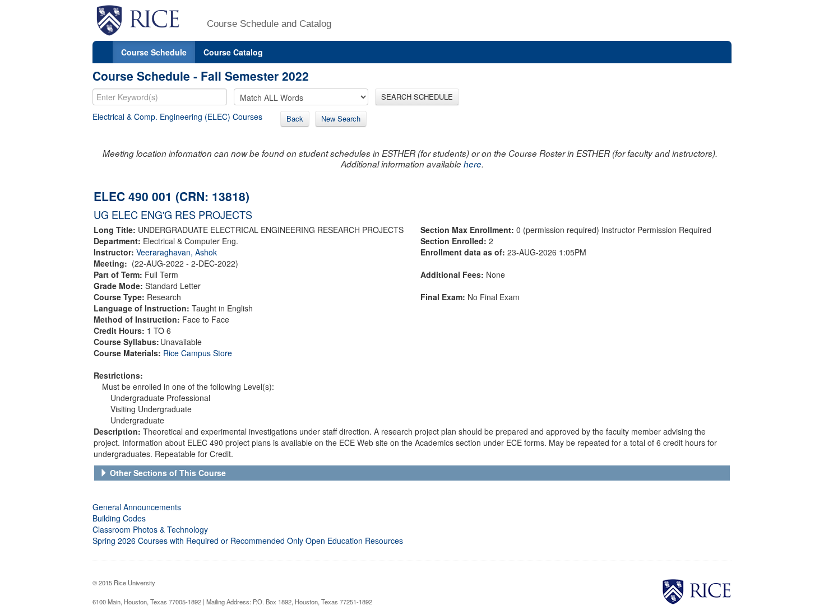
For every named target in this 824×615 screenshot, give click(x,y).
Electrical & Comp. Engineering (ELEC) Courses (177, 116)
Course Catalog (233, 52)
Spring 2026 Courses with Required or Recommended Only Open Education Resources (247, 540)
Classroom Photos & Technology (150, 529)
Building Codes (119, 518)
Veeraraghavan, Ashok (176, 252)
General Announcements (136, 506)
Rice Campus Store (197, 352)
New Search (340, 118)
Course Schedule (154, 52)
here (473, 164)
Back (294, 118)
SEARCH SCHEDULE (417, 96)
